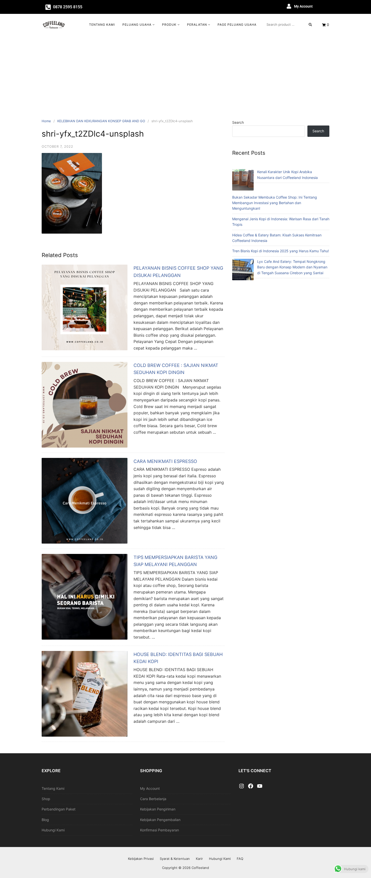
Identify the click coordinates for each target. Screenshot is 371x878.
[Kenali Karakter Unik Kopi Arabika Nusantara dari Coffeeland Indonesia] (243, 180)
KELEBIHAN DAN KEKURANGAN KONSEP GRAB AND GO (101, 121)
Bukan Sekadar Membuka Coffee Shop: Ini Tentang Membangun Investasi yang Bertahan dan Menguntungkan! (274, 203)
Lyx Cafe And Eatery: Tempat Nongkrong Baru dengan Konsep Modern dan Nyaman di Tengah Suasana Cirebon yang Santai (292, 267)
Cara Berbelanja (153, 799)
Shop (46, 799)
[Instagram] (241, 786)
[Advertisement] (185, 73)
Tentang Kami (102, 24)
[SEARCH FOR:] (289, 24)
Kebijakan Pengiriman (157, 809)
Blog (45, 820)
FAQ (240, 859)
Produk (169, 24)
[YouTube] (260, 786)
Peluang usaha (136, 24)
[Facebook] (251, 786)
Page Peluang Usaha (237, 24)
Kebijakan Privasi (141, 859)
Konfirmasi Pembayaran (159, 830)
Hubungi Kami (53, 830)
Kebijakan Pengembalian (160, 820)
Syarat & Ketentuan (175, 859)
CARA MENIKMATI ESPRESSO (165, 461)
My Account (303, 6)
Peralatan (197, 24)
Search (238, 122)
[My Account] (289, 6)
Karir (199, 859)
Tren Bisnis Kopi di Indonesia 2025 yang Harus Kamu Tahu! (280, 251)
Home (46, 121)
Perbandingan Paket (58, 809)
